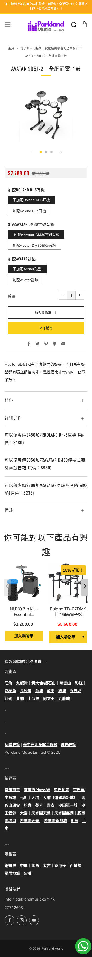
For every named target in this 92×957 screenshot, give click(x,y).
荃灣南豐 (12, 789)
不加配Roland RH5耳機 (31, 200)
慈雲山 (65, 683)
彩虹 (79, 683)
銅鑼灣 (10, 865)
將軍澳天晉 (30, 820)
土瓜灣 (33, 698)
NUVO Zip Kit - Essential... (24, 611)
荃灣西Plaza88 (37, 789)
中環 (24, 865)
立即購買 (46, 328)
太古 (47, 865)
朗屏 (74, 820)
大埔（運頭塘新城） (60, 797)
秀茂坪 (75, 690)
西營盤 (75, 865)
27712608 (14, 907)
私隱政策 (12, 744)
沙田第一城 (67, 805)
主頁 (11, 48)
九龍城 (64, 698)
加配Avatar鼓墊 (25, 280)
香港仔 (60, 865)
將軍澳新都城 (55, 820)
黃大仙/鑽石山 (43, 683)
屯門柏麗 (61, 789)
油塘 (39, 690)
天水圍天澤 (41, 812)
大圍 (24, 812)
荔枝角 (10, 690)
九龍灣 (22, 683)
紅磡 (8, 698)
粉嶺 (27, 805)
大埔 (35, 797)
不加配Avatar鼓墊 (27, 269)
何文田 (48, 698)
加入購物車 (23, 636)
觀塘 (62, 690)
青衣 (50, 805)
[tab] (41, 152)
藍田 (50, 690)
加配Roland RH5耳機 (29, 211)
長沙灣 (25, 690)
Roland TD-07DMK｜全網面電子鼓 (68, 611)
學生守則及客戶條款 (40, 744)
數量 (12, 296)
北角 (35, 865)
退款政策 (68, 744)
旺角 (8, 683)
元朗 (24, 797)
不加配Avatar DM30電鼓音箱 (36, 234)
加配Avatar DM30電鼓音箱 (34, 245)
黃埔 (20, 698)
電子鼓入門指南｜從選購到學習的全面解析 (49, 48)
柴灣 (27, 873)
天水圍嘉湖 (64, 812)
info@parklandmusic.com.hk (30, 899)
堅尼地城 (12, 873)
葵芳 (39, 805)
